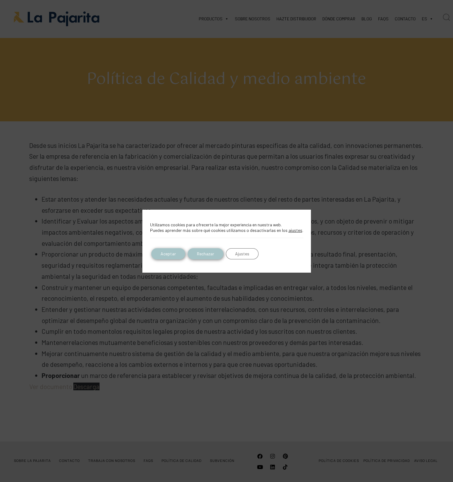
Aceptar (168, 253)
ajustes (295, 230)
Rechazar (205, 253)
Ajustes (242, 253)
